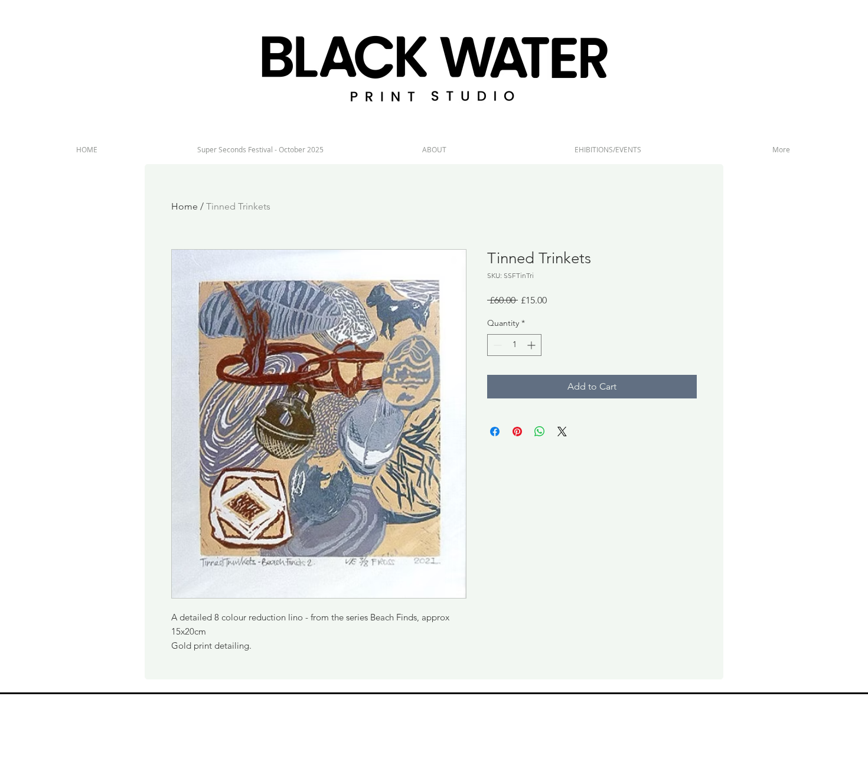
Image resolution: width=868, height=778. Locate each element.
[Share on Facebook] (495, 431)
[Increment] (532, 345)
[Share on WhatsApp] (540, 431)
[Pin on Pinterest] (517, 431)
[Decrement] (496, 345)
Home (184, 206)
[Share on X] (562, 431)
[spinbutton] (514, 345)
